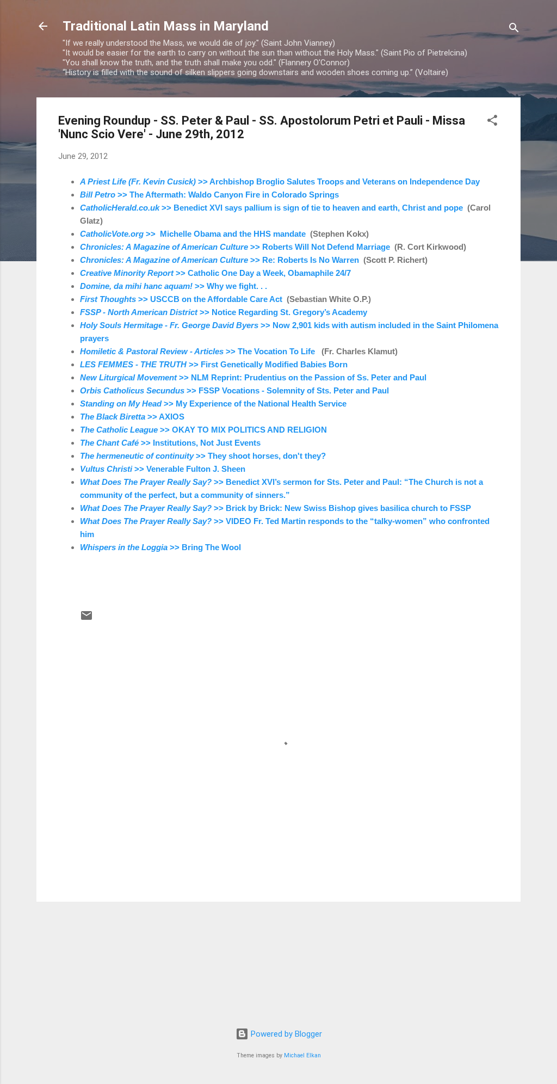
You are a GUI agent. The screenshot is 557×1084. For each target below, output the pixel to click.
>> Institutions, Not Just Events (170, 442)
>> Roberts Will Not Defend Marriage (235, 246)
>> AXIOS (132, 416)
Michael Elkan (302, 1055)
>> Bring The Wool (160, 547)
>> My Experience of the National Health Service (213, 403)
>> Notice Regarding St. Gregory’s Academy (223, 312)
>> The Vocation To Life (197, 351)
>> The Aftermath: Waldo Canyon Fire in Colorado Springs (209, 194)
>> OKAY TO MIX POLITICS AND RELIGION (203, 429)
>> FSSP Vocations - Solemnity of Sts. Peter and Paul (234, 390)
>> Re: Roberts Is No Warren (219, 259)
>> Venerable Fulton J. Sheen (162, 468)
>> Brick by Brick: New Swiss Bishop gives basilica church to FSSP (275, 508)
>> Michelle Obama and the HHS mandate (193, 233)
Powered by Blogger (285, 1034)
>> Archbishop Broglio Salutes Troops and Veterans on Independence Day (281, 181)
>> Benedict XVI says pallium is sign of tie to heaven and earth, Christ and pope (271, 207)
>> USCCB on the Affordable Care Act (181, 299)
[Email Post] (86, 619)
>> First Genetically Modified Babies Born (214, 364)
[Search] (514, 29)
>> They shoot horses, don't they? (203, 455)
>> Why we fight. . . (174, 286)
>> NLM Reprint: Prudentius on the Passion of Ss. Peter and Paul (253, 377)
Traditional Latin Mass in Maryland (166, 26)
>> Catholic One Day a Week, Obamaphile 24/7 (215, 273)
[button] (492, 122)
